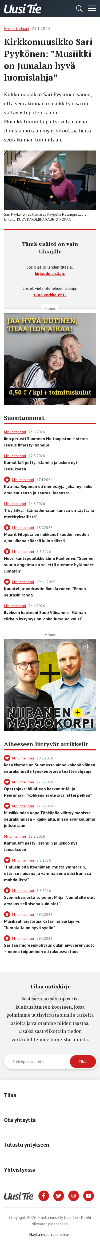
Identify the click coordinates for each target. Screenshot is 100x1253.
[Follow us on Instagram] (73, 1195)
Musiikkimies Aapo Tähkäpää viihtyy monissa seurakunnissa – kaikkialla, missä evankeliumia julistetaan (49, 819)
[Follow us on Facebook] (43, 1195)
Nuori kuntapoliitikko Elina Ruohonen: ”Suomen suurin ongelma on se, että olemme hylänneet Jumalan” (49, 565)
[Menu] (92, 8)
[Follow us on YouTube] (88, 1195)
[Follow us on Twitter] (58, 1195)
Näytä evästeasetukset (50, 1234)
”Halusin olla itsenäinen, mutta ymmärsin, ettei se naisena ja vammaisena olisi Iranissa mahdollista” (47, 873)
